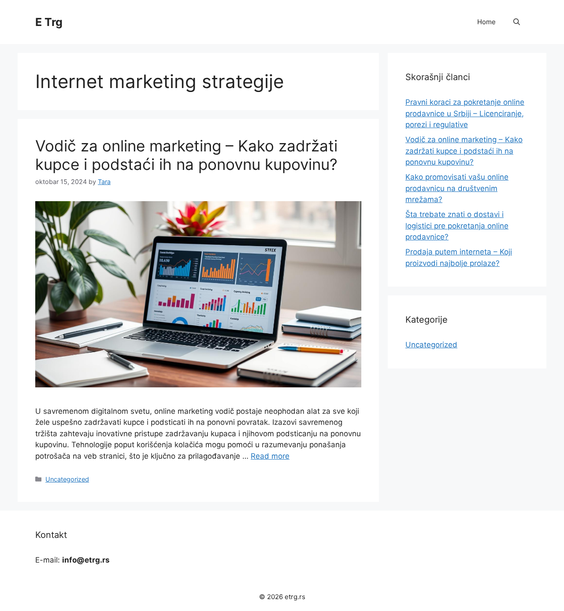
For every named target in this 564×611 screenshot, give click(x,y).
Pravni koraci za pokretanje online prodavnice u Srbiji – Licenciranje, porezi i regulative (464, 113)
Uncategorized (67, 479)
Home (486, 22)
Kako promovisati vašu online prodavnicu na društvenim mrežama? (456, 188)
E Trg (49, 22)
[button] (517, 22)
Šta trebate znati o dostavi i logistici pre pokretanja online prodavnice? (456, 225)
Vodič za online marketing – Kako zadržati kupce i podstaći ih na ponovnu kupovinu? (186, 154)
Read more (270, 456)
